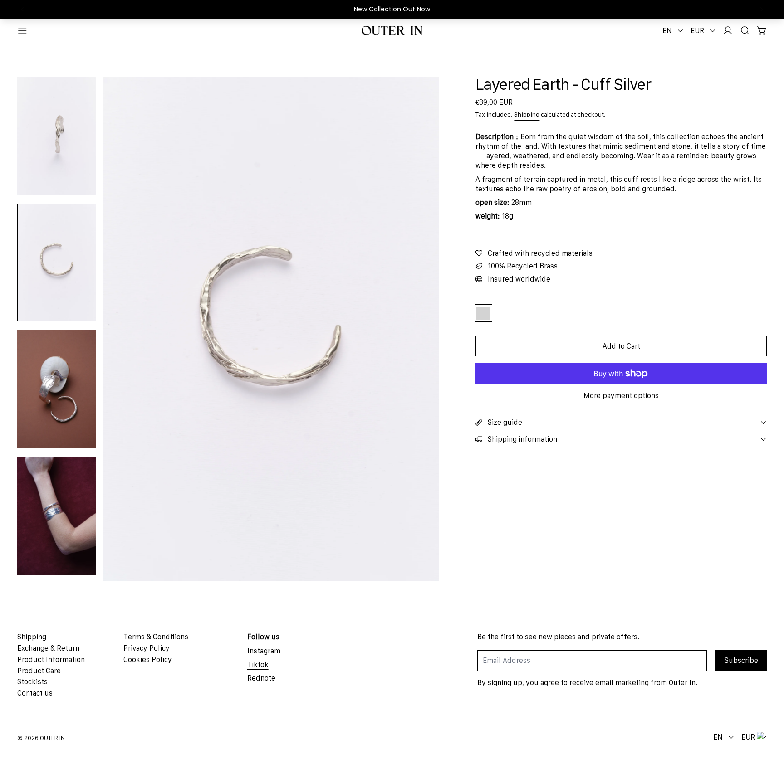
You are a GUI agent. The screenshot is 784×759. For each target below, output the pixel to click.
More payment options (621, 395)
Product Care (39, 671)
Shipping (526, 114)
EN (667, 30)
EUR (697, 30)
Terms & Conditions (155, 636)
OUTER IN (52, 738)
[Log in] (728, 30)
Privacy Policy (146, 648)
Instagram (263, 651)
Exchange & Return (48, 648)
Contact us (35, 693)
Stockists (32, 681)
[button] (745, 30)
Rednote (261, 678)
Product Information (51, 659)
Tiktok (258, 664)
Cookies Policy (147, 659)
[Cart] (762, 30)
